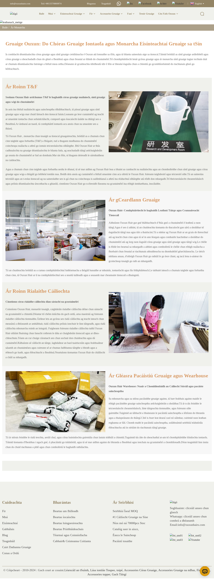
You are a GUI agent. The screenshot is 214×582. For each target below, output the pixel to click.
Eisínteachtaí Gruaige (71, 14)
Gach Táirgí (119, 574)
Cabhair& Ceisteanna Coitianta (72, 541)
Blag (5, 535)
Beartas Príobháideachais (68, 529)
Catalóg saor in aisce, (126, 529)
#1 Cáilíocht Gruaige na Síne (130, 517)
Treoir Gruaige (146, 14)
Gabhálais (8, 529)
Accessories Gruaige (110, 14)
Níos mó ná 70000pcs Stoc (129, 523)
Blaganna (91, 3)
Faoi (129, 14)
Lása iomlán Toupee (102, 570)
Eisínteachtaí (10, 523)
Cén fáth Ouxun (166, 14)
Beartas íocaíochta (64, 517)
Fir (91, 14)
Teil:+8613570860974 (51, 3)
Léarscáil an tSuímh (76, 570)
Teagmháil (106, 3)
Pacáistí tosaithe (122, 541)
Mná (50, 14)
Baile (41, 14)
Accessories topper (98, 574)
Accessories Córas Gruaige (140, 570)
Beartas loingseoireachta (68, 523)
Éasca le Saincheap (124, 535)
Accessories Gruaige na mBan (176, 570)
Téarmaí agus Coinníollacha (70, 535)
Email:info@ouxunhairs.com (187, 524)
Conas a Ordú (10, 553)
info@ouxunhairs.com (20, 3)
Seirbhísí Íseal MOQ (125, 511)
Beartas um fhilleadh (65, 511)
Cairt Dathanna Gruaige (16, 547)
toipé (120, 570)
